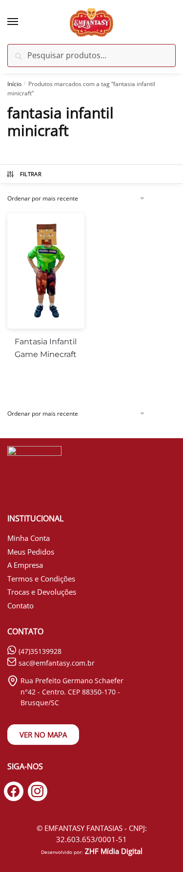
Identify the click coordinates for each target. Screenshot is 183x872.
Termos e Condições (41, 578)
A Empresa (25, 565)
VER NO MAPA (43, 734)
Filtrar (30, 174)
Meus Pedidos (30, 552)
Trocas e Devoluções (41, 592)
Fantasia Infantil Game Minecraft (46, 348)
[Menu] (22, 22)
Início (14, 84)
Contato (20, 605)
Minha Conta (28, 538)
